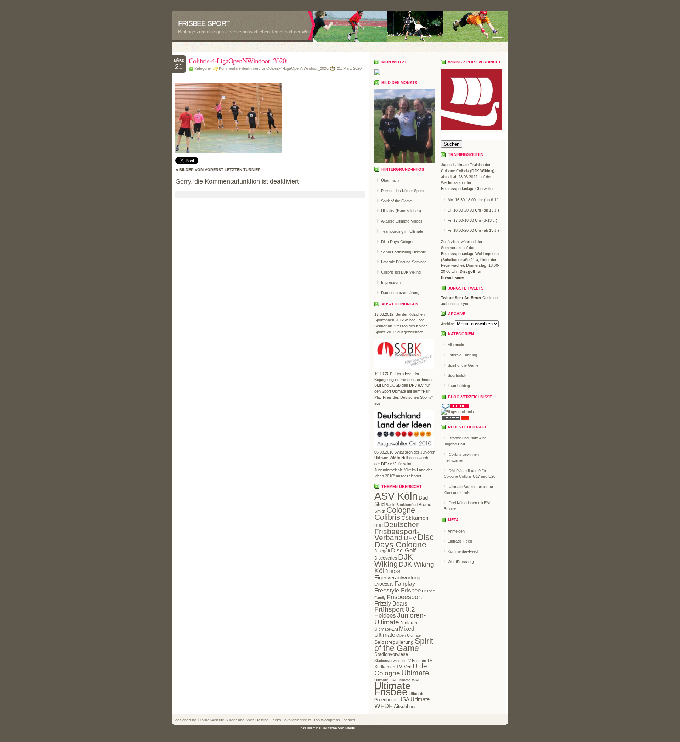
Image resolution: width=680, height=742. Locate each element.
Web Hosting (258, 720)
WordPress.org (461, 562)
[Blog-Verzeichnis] (455, 407)
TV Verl (404, 666)
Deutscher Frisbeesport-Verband (396, 531)
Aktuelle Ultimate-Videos (402, 221)
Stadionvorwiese (391, 654)
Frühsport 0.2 (394, 609)
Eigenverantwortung (397, 577)
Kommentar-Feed (463, 551)
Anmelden (456, 531)
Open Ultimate (408, 635)
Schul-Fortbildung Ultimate (403, 252)
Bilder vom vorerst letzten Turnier (220, 170)
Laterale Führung (462, 355)
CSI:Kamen (414, 518)
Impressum (391, 282)
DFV (410, 537)
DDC (378, 525)
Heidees (385, 615)
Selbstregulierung (394, 642)
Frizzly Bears (390, 603)
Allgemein (456, 345)
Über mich (390, 180)
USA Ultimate (414, 699)
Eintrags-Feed (460, 541)
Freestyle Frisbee (397, 590)
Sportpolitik (457, 375)
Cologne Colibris (394, 514)
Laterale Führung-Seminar (403, 262)
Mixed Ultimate (394, 632)
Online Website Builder (217, 720)
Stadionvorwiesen (389, 660)
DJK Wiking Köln (404, 568)
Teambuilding (459, 385)
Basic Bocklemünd (402, 504)
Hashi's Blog (369, 727)
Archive (447, 324)
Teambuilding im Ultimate (402, 231)
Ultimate (415, 673)
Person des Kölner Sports (403, 191)
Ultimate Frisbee (392, 688)
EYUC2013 (383, 584)
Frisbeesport (404, 597)
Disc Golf (403, 550)
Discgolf (382, 551)
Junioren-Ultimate (400, 619)
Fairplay (405, 583)
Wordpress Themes (337, 720)
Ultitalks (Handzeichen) (401, 211)
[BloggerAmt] (457, 412)
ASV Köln (396, 496)
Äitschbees (405, 706)
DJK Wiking (393, 560)
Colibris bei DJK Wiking (401, 272)
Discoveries (385, 558)
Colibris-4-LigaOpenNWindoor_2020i (238, 61)
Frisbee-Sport (204, 23)
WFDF (383, 705)
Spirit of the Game (396, 201)
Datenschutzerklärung (400, 293)
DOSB (394, 571)
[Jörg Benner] (377, 74)
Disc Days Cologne (397, 242)
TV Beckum (416, 660)
